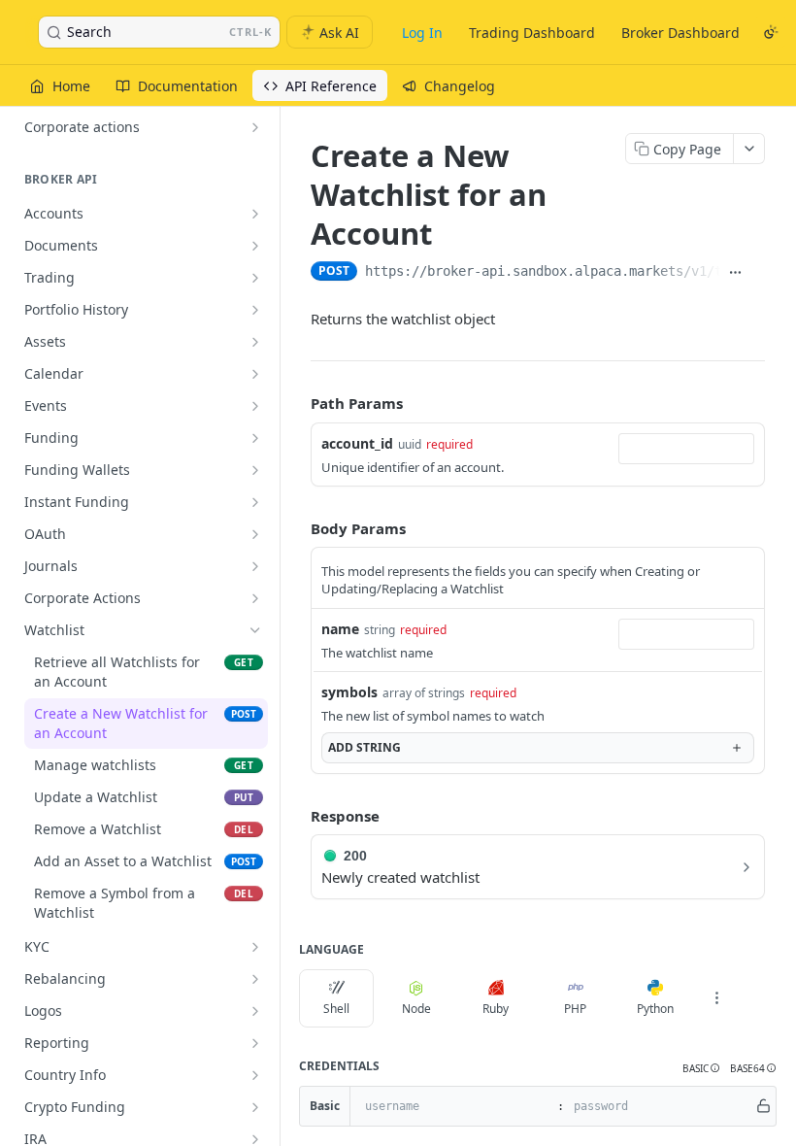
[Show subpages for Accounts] (255, 213)
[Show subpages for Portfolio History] (255, 310)
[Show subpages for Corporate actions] (255, 127)
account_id (357, 443)
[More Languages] (716, 998)
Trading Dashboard (532, 32)
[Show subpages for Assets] (255, 342)
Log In (422, 32)
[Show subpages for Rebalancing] (255, 979)
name (340, 629)
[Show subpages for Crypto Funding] (255, 1107)
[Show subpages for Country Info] (255, 1075)
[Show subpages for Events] (255, 406)
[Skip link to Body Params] (297, 528)
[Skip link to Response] (297, 816)
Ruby (495, 1008)
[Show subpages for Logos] (255, 1011)
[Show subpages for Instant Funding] (255, 502)
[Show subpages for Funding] (255, 438)
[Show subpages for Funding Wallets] (255, 470)
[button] (701, 1069)
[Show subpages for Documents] (255, 245)
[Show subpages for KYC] (255, 947)
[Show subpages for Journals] (255, 566)
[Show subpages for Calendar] (255, 374)
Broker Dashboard (680, 32)
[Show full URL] (735, 273)
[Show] (763, 1106)
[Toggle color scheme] (770, 32)
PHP (575, 1008)
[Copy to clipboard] (757, 273)
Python (655, 1008)
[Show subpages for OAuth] (255, 534)
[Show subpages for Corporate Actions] (255, 598)
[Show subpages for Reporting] (255, 1043)
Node (416, 1008)
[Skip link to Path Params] (297, 403)
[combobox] (686, 448)
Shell (336, 1008)
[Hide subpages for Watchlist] (255, 630)
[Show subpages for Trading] (255, 278)
